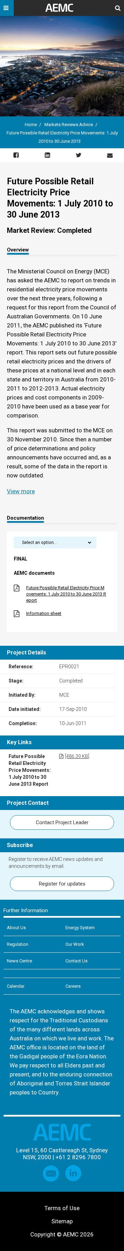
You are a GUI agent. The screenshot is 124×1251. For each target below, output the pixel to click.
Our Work (74, 944)
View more (21, 491)
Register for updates (62, 884)
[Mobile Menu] (7, 8)
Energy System (80, 927)
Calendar (15, 986)
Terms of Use (62, 1208)
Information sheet (43, 613)
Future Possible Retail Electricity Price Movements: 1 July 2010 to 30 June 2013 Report (66, 594)
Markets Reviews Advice (68, 124)
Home (31, 124)
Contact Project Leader (62, 822)
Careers (73, 986)
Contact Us (76, 960)
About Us (16, 927)
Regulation (17, 944)
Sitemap (62, 1221)
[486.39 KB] (77, 756)
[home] (62, 10)
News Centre (19, 960)
